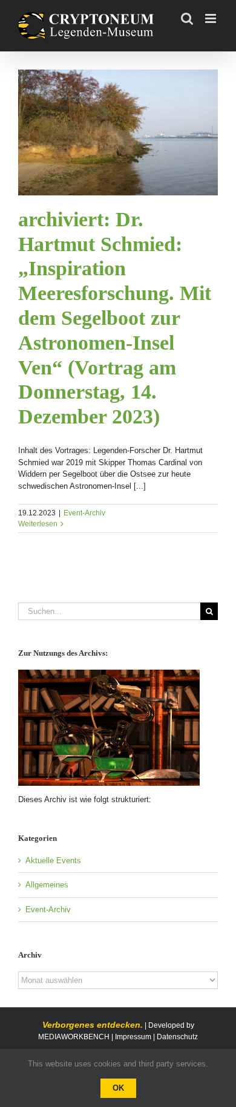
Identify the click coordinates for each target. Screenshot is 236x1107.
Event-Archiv (84, 513)
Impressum (133, 1037)
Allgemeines (46, 884)
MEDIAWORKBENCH (74, 1037)
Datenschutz (177, 1037)
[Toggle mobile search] (187, 18)
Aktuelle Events (53, 860)
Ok (118, 1087)
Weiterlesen (37, 524)
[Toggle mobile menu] (211, 18)
